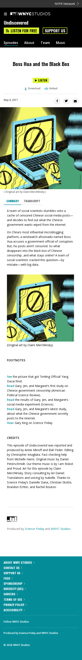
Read (10, 386)
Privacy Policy (14, 604)
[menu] (5, 14)
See (9, 377)
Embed (53, 88)
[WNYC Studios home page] (35, 14)
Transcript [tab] (32, 201)
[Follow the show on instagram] (59, 620)
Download (34, 88)
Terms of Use (13, 599)
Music (60, 42)
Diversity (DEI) (13, 588)
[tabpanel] (41, 353)
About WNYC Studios (18, 562)
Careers (9, 594)
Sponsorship (13, 583)
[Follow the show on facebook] (36, 620)
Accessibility (13, 610)
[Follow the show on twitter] (48, 620)
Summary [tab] (12, 201)
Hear (10, 423)
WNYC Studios (60, 529)
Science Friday (34, 529)
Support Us (55, 30)
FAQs (7, 578)
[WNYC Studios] (12, 521)
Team (45, 42)
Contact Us (12, 567)
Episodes (11, 42)
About (29, 42)
